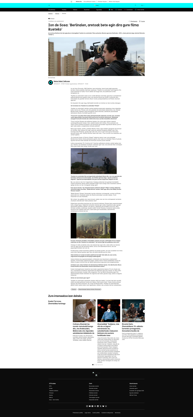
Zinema (74, 289)
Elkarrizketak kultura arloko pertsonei (89, 289)
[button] (144, 311)
